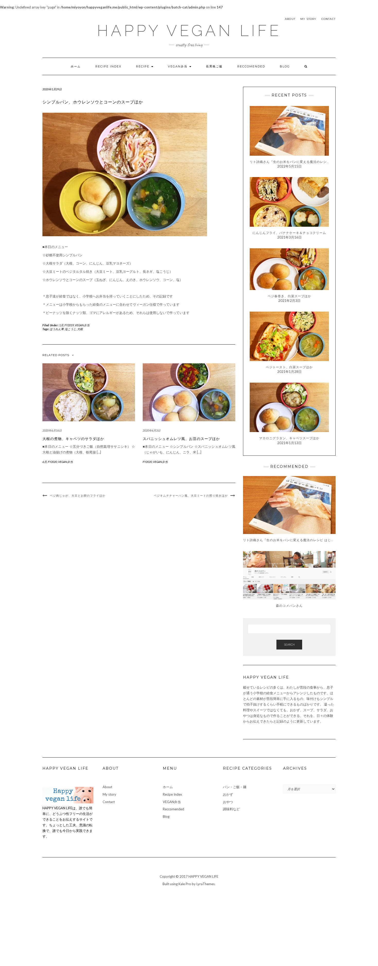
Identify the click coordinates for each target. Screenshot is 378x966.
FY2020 (52, 461)
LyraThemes (205, 884)
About (290, 19)
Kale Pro (184, 884)
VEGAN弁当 (178, 66)
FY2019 (69, 325)
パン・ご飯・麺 (234, 787)
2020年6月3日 (151, 430)
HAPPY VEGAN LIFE (189, 31)
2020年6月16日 (52, 430)
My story (308, 19)
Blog (285, 66)
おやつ (228, 802)
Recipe (143, 66)
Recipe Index (108, 66)
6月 (44, 461)
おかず (228, 794)
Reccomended (251, 66)
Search (289, 644)
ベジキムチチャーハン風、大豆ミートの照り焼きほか (191, 495)
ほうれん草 (57, 329)
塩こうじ (70, 329)
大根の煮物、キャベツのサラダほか (73, 438)
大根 (80, 329)
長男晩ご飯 (214, 66)
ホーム (76, 66)
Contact (328, 19)
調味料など (231, 809)
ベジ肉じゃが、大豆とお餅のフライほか (77, 495)
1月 (61, 325)
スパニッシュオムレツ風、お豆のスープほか (181, 438)
